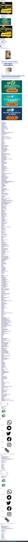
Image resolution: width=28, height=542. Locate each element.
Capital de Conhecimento (4, 162)
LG (1, 273)
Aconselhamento (3, 126)
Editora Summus (3, 211)
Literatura (2, 276)
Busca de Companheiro (4, 150)
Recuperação (2, 354)
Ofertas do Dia (3, 17)
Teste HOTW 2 (3, 384)
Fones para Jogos (3, 245)
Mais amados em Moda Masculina (5, 289)
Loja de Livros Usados (4, 287)
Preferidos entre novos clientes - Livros (5, 342)
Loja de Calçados (3, 286)
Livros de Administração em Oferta (5, 281)
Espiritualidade (3, 225)
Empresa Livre (3, 218)
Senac (2, 368)
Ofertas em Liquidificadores (4, 323)
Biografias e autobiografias (4, 148)
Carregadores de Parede (4, 163)
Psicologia (2, 347)
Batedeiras (2, 142)
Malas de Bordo (3, 291)
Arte (1, 135)
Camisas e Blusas (3, 160)
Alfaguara (2, 130)
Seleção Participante (3, 365)
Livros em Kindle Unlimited (4, 283)
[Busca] (11, 1)
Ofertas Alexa (3, 316)
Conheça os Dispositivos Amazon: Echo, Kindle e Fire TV (8, 181)
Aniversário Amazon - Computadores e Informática (7, 132)
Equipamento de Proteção (4, 221)
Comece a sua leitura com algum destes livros (6, 173)
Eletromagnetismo (3, 214)
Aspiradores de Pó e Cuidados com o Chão (6, 137)
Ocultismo (2, 315)
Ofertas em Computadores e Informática (6, 320)
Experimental (3, 232)
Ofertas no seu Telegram (4, 16)
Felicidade (2, 236)
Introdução (2, 266)
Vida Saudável (3, 397)
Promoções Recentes (3, 15)
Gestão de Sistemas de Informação (5, 251)
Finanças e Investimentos (4, 242)
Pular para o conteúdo (2, 0)
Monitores (2, 304)
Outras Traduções (3, 327)
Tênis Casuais (3, 380)
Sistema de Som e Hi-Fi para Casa (5, 372)
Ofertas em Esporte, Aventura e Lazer (5, 322)
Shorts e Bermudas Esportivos (4, 371)
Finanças (2, 241)
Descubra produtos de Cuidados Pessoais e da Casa (7, 200)
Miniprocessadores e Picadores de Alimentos (6, 300)
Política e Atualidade (3, 339)
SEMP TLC (2, 367)
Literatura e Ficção (3, 278)
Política (2, 337)
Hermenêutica (3, 260)
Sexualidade (2, 370)
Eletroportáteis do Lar (3, 216)
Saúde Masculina (3, 363)
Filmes (2, 238)
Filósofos (2, 240)
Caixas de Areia (3, 155)
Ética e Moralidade (3, 230)
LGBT (2, 274)
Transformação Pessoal (4, 390)
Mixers (2, 301)
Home (0, 43)
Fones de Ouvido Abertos (4, 244)
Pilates (2, 336)
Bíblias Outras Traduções (4, 146)
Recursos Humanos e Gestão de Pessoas (6, 355)
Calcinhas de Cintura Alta (4, 156)
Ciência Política (3, 169)
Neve (0, 470)
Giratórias (2, 253)
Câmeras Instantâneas (3, 159)
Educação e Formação (4, 213)
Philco (2, 335)
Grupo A (2, 255)
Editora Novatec (3, 210)
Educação (2, 212)
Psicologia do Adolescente (4, 350)
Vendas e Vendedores (3, 396)
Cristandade (2, 191)
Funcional (2, 247)
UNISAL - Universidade (4, 393)
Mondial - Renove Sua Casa (4, 303)
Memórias (2, 298)
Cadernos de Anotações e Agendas (5, 154)
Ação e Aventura (3, 124)
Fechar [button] (1, 79)
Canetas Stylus (3, 161)
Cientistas (2, 171)
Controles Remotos (3, 186)
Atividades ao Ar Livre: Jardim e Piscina (6, 138)
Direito (2, 205)
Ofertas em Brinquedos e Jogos (5, 319)
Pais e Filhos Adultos (3, 328)
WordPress (5, 470)
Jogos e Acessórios (3, 268)
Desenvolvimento (3, 201)
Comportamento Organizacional (5, 177)
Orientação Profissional (4, 326)
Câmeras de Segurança (4, 157)
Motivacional (2, 306)
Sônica (2, 375)
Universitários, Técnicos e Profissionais (5, 394)
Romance (2, 361)
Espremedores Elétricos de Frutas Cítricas (6, 226)
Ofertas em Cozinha (3, 321)
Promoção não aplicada (4, 345)
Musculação (2, 310)
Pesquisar (1, 471)
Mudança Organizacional (4, 307)
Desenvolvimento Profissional (4, 203)
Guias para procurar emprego (4, 258)
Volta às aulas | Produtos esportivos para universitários (7, 400)
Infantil (2, 264)
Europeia (2, 231)
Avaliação (2, 141)
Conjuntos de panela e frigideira (5, 182)
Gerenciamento (3, 250)
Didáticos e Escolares (3, 204)
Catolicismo (2, 165)
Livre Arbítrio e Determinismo (4, 279)
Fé (1, 235)
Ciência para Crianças (3, 168)
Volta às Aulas (3, 399)
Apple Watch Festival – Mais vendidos (5, 458)
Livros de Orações (3, 282)
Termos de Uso (3, 476)
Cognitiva (2, 172)
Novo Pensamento (3, 313)
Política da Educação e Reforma (5, 338)
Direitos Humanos (3, 206)
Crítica (2, 192)
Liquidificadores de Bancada (4, 275)
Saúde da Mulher (3, 362)
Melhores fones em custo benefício (5, 297)
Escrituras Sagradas (3, 223)
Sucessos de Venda (3, 376)
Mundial (2, 309)
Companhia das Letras (4, 175)
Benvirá (2, 144)
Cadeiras (2, 152)
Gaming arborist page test (4, 249)
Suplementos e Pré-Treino (4, 377)
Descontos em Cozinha (4, 199)
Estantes (2, 227)
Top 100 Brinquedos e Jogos (4, 387)
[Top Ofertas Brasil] (6, 37)
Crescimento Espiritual (4, 188)
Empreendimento (3, 217)
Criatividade (2, 190)
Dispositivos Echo (3, 207)
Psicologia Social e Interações (4, 352)
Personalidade (3, 334)
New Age (2, 312)
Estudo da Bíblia (3, 228)
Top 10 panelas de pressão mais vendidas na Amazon (7, 528)
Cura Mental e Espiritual (4, 195)
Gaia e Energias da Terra (4, 248)
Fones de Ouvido (3, 243)
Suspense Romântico (3, 378)
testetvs (2, 385)
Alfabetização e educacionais (4, 129)
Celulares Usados (3, 166)
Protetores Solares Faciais (4, 346)
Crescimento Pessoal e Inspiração (5, 189)
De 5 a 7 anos (3, 197)
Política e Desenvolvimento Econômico (6, 340)
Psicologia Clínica (3, 349)
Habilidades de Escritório (4, 259)
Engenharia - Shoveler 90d (4, 219)
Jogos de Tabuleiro (3, 267)
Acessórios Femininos (4, 125)
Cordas (2, 187)
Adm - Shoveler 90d (3, 127)
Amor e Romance (3, 131)
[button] (2, 38)
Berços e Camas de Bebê (4, 145)
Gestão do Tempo (3, 252)
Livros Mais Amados (3, 285)
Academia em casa (3, 123)
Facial (2, 233)
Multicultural (2, 308)
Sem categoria (3, 366)
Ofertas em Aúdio (3, 317)
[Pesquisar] (7, 403)
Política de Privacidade (4, 406)
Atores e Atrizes (3, 139)
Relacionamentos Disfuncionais (5, 356)
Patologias (2, 333)
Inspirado (2, 265)
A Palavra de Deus (3, 122)
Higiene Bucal (3, 261)
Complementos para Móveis (4, 176)
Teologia (2, 381)
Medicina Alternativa (3, 295)
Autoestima (2, 140)
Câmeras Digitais (3, 158)
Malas (2, 290)
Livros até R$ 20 (3, 280)
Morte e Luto (2, 305)
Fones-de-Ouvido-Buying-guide (5, 246)
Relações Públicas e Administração (5, 358)
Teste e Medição (3, 383)
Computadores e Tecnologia (4, 178)
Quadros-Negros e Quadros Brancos (5, 353)
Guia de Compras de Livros (4, 257)
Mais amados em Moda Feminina (5, 288)
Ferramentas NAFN (3, 237)
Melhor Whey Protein (3, 527)
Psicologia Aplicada (3, 348)
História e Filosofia (3, 262)
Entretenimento (3, 220)
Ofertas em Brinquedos (4, 318)
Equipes (2, 222)
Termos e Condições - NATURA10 (5, 382)
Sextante (2, 369)
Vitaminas (2, 398)
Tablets (2, 379)
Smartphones (2, 373)
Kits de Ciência (3, 270)
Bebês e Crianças (3, 143)
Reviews (2, 407)
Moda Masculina (3, 302)
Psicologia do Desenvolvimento (5, 351)
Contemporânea (3, 184)
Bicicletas (2, 147)
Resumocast (2, 360)
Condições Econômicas (4, 180)
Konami (2, 271)
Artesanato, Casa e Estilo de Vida (5, 136)
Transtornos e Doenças (4, 391)
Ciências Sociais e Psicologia (4, 170)
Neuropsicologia (3, 311)
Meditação (2, 296)
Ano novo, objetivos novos (4, 133)
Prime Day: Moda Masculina (4, 343)
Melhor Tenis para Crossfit (4, 526)
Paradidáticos (3, 330)
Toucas (2, 388)
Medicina (2, 294)
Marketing (2, 292)
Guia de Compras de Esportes (4, 256)
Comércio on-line (3, 174)
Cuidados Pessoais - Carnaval (4, 193)
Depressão (2, 198)
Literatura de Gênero (3, 277)
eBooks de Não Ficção (4, 208)
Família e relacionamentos (4, 234)
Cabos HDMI (3, 151)
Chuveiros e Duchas (3, 167)
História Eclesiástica (3, 263)
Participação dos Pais (3, 331)
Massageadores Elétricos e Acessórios (5, 293)
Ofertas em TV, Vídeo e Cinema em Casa (6, 325)
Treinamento (2, 392)
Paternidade (2, 332)
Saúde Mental (3, 364)
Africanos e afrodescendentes (4, 128)
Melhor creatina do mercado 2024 (5, 456)
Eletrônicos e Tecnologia (4, 215)
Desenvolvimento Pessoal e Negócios (5, 202)
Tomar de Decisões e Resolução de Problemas (6, 386)
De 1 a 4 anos (3, 196)
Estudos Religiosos (3, 229)
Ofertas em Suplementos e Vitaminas (5, 324)
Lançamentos (3, 272)
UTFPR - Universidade (4, 395)
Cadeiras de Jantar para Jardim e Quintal (6, 153)
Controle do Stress (3, 185)
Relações (2, 357)
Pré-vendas (2, 341)
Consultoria (2, 183)
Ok (10, 541)
